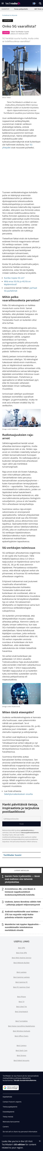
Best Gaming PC (21, 982)
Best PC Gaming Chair (21, 987)
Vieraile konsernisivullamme (25, 1080)
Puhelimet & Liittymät (9, 15)
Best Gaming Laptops (21, 977)
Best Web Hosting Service (21, 958)
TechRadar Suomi (22, 32)
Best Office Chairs (21, 1036)
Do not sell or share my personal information (20, 1132)
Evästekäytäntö (8, 1112)
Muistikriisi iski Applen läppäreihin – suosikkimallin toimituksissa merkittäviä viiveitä (22, 927)
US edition (19, 1144)
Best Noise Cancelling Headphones (21, 1026)
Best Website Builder (22, 963)
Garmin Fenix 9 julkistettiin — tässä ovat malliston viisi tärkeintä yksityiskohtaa (22, 879)
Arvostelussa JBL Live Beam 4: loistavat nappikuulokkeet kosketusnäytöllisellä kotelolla (20, 892)
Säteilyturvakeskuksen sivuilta (18, 794)
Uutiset (6, 32)
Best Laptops (21, 972)
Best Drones (21, 1055)
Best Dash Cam (21, 1050)
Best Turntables (21, 1021)
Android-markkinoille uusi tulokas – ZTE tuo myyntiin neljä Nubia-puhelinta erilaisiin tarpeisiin (22, 914)
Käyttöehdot (7, 1097)
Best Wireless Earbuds (21, 1031)
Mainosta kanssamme (11, 1122)
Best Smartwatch (21, 1011)
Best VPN (21, 948)
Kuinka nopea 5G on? (14, 278)
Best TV (21, 1002)
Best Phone (21, 997)
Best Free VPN (21, 953)
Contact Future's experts (12, 1102)
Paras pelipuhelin (21, 9)
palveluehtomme (27, 830)
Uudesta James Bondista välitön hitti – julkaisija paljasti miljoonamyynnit (23, 903)
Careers (6, 1127)
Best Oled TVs (21, 1006)
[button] (2, 3)
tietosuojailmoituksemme (30, 832)
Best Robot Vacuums (21, 1060)
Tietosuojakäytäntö (10, 1107)
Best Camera (21, 1045)
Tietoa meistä (8, 1117)
